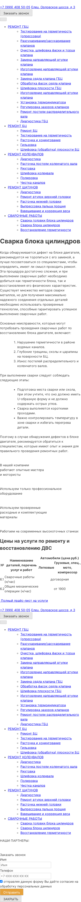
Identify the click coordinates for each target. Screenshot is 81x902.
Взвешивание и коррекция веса (45, 211)
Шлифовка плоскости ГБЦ (40, 88)
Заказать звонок (16, 13)
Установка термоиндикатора (43, 102)
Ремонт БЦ (28, 131)
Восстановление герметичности (45, 230)
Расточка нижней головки (40, 201)
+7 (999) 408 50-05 (15, 7)
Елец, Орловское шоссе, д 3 (53, 7)
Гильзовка (28, 145)
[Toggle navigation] (3, 19)
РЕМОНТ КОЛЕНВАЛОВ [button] (25, 154)
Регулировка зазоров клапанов (44, 107)
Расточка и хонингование (40, 140)
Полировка (29, 178)
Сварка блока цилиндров (40, 225)
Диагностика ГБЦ (34, 121)
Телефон (6, 870)
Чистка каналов (32, 182)
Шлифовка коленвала (37, 173)
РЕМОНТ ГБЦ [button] (18, 27)
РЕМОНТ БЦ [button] (17, 126)
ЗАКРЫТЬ (10, 899)
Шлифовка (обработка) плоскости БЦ (49, 149)
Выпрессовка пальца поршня (43, 206)
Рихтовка (27, 168)
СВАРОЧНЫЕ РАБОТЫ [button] (25, 216)
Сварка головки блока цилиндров (47, 220)
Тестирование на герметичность (46, 135)
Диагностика (30, 159)
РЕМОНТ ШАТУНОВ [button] (23, 187)
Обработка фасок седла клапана (45, 83)
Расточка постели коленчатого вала (48, 164)
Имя (3, 859)
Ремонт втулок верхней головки (45, 197)
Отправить (11, 892)
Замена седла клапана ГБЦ (41, 79)
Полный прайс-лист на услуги (24, 601)
